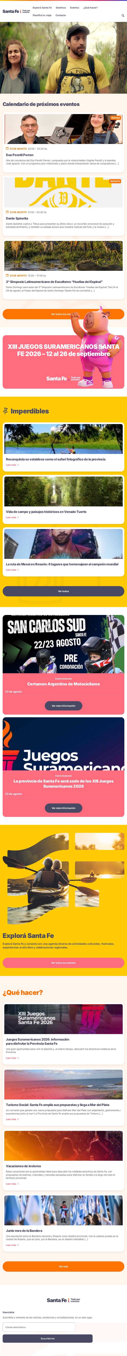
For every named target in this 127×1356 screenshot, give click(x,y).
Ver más (63, 1266)
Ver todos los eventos (63, 314)
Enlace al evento (63, 361)
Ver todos (63, 591)
